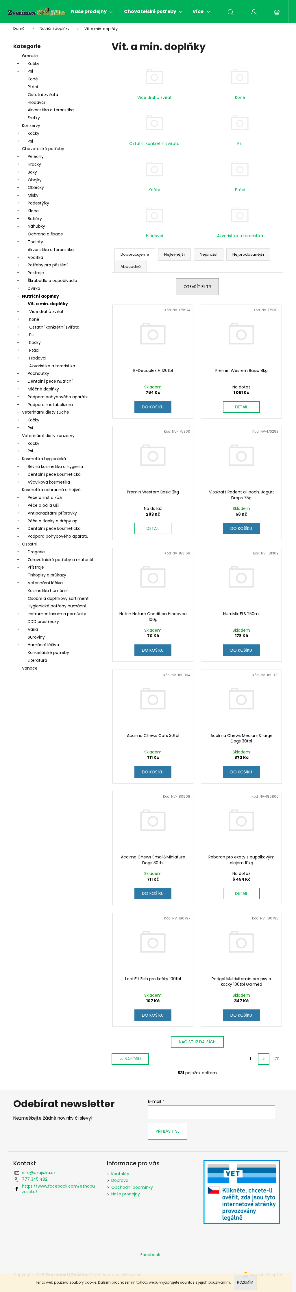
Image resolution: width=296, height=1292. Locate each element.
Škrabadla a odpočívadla (52, 280)
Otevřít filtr (197, 287)
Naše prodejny (125, 1194)
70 (277, 1059)
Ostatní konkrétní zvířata (54, 327)
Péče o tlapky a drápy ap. (53, 521)
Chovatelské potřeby (43, 149)
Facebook (150, 1255)
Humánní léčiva (43, 645)
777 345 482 (34, 1179)
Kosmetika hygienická (44, 459)
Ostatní (29, 544)
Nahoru (133, 1059)
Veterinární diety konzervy (48, 435)
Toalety (35, 242)
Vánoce (30, 668)
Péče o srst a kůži (45, 497)
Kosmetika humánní (48, 591)
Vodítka (35, 257)
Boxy (32, 172)
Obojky (35, 180)
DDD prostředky (43, 621)
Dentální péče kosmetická (54, 474)
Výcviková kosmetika (49, 482)
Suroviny (36, 637)
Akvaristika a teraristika (51, 110)
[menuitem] (91, 11)
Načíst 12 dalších (197, 1042)
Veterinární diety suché (45, 412)
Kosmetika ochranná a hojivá (51, 490)
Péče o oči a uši (43, 505)
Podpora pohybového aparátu (58, 397)
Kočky (33, 64)
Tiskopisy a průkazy (47, 575)
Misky (33, 195)
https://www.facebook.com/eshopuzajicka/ (58, 1189)
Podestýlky (38, 203)
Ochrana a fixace (45, 234)
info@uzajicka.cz (39, 1172)
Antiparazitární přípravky (52, 513)
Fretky (34, 118)
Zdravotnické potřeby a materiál (60, 560)
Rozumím (245, 1282)
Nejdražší (208, 254)
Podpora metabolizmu (50, 405)
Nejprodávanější (248, 254)
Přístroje (36, 567)
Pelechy (36, 156)
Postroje (36, 273)
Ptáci (33, 87)
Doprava (119, 1180)
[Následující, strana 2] (263, 1059)
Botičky (35, 219)
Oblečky (36, 187)
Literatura (37, 660)
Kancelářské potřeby (48, 652)
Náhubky (36, 226)
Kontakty (120, 1174)
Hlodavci (36, 102)
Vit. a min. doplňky (48, 304)
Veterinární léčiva (45, 583)
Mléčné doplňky (43, 389)
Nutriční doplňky (40, 296)
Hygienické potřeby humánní (57, 606)
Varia (33, 629)
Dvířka (34, 288)
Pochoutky (38, 373)
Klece (33, 211)
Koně (33, 79)
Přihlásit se (168, 1131)
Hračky (34, 164)
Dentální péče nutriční (50, 381)
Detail (241, 407)
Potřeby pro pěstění (48, 265)
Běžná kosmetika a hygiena (55, 466)
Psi (30, 71)
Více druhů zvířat (46, 311)
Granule (30, 56)
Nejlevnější (174, 254)
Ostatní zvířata (43, 94)
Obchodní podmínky (132, 1187)
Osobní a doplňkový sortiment (58, 598)
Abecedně (131, 266)
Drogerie (36, 552)
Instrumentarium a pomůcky (57, 614)
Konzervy (31, 125)
